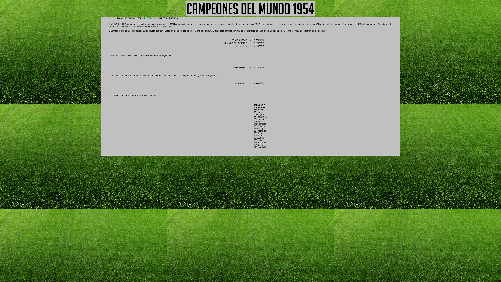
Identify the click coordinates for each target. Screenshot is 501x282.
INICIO (120, 18)
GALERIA (162, 18)
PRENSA (173, 18)
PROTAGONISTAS (133, 18)
